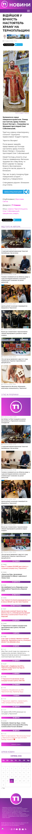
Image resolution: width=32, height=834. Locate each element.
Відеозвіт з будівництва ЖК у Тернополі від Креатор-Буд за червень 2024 (12, 668)
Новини (20, 5)
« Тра (3, 788)
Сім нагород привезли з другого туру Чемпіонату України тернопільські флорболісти (14, 360)
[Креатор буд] (16, 36)
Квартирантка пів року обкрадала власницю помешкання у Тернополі (13, 387)
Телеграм (19, 44)
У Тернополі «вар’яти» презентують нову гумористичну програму (14, 702)
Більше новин (16, 744)
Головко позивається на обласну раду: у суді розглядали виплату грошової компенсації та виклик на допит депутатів (15, 279)
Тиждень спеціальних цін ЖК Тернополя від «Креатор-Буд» (12, 691)
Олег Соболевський (11, 211)
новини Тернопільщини (17, 209)
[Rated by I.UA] (5, 829)
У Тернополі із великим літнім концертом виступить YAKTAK (13, 679)
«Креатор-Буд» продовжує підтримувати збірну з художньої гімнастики (14, 576)
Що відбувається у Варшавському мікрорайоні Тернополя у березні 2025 (14, 589)
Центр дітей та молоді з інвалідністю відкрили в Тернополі (14, 307)
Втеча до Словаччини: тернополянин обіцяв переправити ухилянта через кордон (14, 333)
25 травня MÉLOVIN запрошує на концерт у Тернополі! (13, 713)
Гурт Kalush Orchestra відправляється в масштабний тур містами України (15, 601)
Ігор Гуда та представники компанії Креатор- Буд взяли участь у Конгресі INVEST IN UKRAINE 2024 (16, 640)
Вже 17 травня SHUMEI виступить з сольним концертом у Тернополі (14, 567)
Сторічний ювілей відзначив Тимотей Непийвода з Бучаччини (14, 252)
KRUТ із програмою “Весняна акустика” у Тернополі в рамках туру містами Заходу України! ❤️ (16, 737)
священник (7, 213)
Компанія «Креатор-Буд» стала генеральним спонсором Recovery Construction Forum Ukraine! (14, 724)
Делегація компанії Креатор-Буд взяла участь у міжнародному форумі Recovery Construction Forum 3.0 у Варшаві (15, 613)
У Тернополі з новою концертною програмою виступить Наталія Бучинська (14, 627)
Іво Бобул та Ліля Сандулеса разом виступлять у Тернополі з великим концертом (13, 420)
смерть (16, 213)
